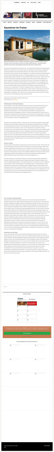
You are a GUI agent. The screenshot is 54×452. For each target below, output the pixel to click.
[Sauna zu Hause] (32, 322)
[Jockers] (22, 309)
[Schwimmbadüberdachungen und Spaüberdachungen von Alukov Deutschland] (22, 300)
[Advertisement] (27, 184)
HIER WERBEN (47, 445)
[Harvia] (32, 300)
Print (5, 447)
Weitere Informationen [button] (27, 336)
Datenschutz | (11, 445)
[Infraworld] (22, 322)
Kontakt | (16, 445)
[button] (5, 120)
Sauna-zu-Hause (27, 8)
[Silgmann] (22, 318)
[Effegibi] (22, 304)
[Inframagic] (32, 304)
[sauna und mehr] (32, 313)
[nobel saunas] (22, 313)
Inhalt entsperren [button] (27, 333)
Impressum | (6, 445)
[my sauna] (32, 309)
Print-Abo (15, 99)
